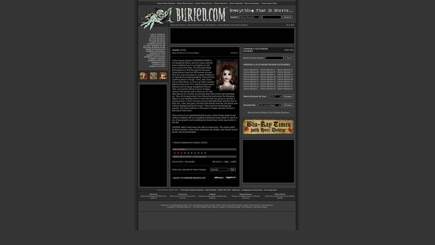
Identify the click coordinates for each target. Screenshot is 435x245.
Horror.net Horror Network (206, 205)
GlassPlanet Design (233, 207)
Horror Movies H (251, 86)
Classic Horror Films (269, 3)
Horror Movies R (268, 89)
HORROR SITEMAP (157, 66)
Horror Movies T (284, 72)
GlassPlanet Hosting (260, 207)
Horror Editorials (236, 3)
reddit (233, 161)
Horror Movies (280, 194)
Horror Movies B (250, 72)
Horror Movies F (250, 81)
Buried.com (182, 194)
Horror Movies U (285, 74)
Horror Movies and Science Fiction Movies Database (280, 197)
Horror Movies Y (284, 84)
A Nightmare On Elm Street (252, 190)
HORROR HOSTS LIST (155, 55)
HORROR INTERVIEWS (155, 49)
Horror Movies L (267, 74)
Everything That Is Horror (179, 205)
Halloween (236, 190)
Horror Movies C (251, 74)
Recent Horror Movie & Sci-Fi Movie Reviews (268, 112)
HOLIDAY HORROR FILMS (154, 47)
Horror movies (175, 196)
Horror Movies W (285, 79)
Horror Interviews (221, 3)
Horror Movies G (251, 84)
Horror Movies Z (284, 86)
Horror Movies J (267, 70)
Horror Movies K (267, 72)
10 (205, 153)
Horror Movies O (268, 81)
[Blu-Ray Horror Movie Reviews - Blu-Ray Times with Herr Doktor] (268, 134)
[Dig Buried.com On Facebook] (143, 81)
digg (226, 161)
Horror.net (153, 194)
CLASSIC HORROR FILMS (154, 46)
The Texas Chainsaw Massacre (192, 190)
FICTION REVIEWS (157, 38)
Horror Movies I (250, 89)
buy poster (190, 161)
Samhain (212, 194)
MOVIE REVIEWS (158, 36)
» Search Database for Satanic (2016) (189, 142)
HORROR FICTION (157, 53)
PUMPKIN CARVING (157, 59)
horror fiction (190, 196)
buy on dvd (177, 161)
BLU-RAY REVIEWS (157, 40)
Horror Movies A (250, 70)
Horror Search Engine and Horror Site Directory (153, 197)
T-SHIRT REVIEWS (157, 42)
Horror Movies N (268, 79)
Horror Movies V (284, 77)
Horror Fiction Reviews (203, 3)
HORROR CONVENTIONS (154, 57)
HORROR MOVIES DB (156, 44)
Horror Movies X (284, 81)
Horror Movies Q (268, 86)
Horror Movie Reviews (185, 3)
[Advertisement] (153, 136)
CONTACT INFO (158, 64)
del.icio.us (217, 161)
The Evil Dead (210, 190)
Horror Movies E (250, 79)
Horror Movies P (267, 84)
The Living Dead (270, 190)
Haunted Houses (246, 194)
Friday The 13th (224, 190)
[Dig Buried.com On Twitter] (163, 81)
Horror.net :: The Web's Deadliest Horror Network (201, 207)
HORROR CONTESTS (156, 61)
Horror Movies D (251, 77)
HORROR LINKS (158, 62)
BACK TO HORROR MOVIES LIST (190, 178)
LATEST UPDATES (157, 34)
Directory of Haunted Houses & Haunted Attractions (246, 197)
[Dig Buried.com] (153, 81)
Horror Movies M (268, 77)
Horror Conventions (252, 3)
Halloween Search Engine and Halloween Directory (212, 197)
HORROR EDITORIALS (155, 51)
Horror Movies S (284, 70)
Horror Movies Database (166, 3)
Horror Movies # (284, 89)
